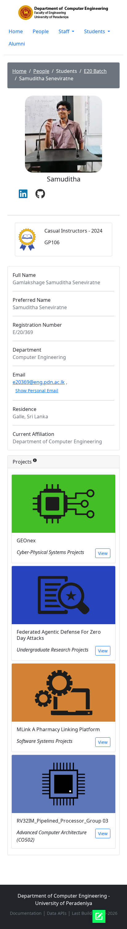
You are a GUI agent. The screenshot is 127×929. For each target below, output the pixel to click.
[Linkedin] (23, 194)
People (41, 31)
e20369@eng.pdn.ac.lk (39, 382)
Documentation (26, 913)
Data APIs (57, 913)
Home (16, 31)
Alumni (17, 43)
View (103, 553)
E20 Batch (95, 71)
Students (95, 31)
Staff (65, 31)
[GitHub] (40, 194)
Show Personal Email (36, 390)
